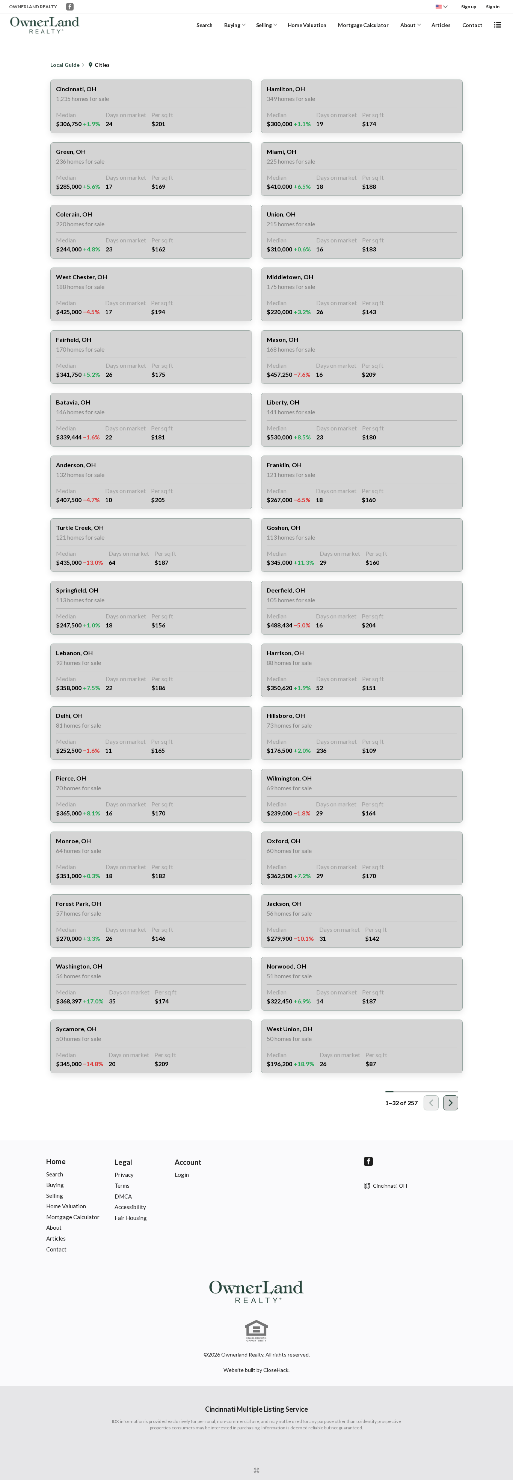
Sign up (468, 6)
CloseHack (275, 1370)
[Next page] (450, 1102)
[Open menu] (497, 24)
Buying (232, 25)
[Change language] (442, 6)
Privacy (124, 1174)
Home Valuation (307, 25)
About (407, 25)
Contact (472, 25)
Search (204, 25)
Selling (264, 25)
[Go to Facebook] (70, 7)
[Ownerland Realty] (256, 1291)
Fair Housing (131, 1217)
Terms (122, 1185)
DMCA (123, 1196)
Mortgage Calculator (363, 25)
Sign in (492, 6)
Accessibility (130, 1206)
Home (56, 1161)
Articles (441, 25)
